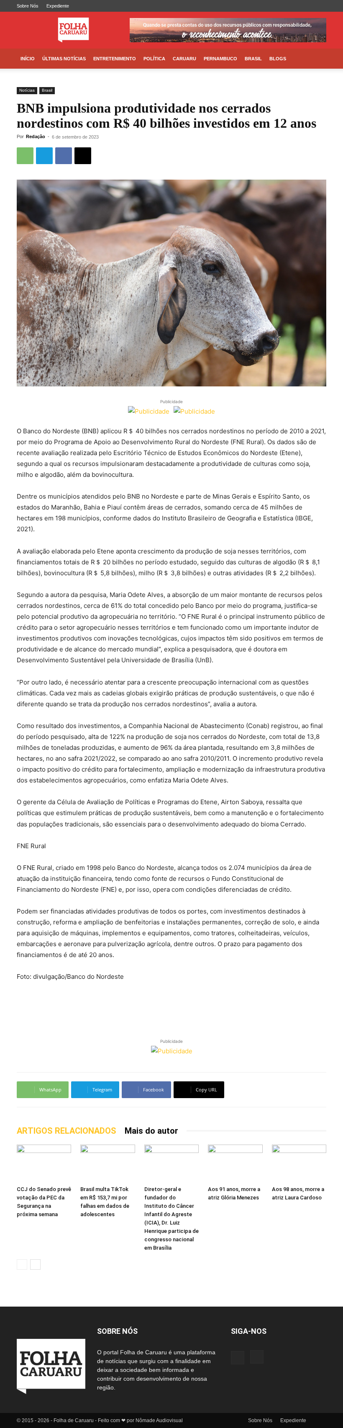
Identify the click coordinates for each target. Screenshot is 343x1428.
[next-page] (35, 1264)
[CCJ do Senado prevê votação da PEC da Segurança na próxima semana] (44, 1163)
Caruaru (184, 58)
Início (27, 58)
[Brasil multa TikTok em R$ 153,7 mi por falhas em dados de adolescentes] (107, 1163)
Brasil (253, 58)
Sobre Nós (27, 5)
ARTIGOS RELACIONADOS (66, 1131)
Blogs (277, 58)
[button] (316, 59)
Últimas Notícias (64, 58)
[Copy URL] (82, 155)
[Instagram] (320, 6)
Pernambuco (220, 58)
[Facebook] (306, 6)
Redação (35, 136)
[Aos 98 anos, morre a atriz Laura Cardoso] (299, 1163)
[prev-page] (22, 1264)
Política (154, 58)
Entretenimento (114, 58)
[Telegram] (44, 155)
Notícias (27, 90)
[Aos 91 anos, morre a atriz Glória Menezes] (235, 1163)
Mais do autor (151, 1131)
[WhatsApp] (25, 155)
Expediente (57, 5)
